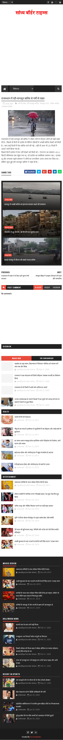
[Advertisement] (31, 51)
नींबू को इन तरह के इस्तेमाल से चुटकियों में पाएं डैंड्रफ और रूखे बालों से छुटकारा (38, 430)
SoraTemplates (35, 736)
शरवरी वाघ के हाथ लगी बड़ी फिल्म (27, 624)
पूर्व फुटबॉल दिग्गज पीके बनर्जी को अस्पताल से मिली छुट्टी (35, 715)
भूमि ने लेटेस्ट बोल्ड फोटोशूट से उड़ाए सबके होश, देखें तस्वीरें (34, 517)
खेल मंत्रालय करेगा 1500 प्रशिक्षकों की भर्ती (31, 691)
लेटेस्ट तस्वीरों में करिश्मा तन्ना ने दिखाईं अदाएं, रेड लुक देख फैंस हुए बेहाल (37, 495)
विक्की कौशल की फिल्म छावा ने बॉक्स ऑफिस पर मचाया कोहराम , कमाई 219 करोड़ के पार (37, 649)
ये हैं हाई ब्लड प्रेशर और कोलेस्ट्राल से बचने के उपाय (32, 464)
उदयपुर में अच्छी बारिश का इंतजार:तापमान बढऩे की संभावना (25, 204)
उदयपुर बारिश (8, 200)
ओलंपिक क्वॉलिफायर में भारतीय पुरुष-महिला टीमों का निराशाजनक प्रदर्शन (37, 705)
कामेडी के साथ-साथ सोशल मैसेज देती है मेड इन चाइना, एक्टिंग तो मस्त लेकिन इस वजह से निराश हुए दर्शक (37, 594)
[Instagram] (56, 2)
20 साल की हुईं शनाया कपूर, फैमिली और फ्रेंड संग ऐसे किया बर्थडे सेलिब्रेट (36, 531)
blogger (38, 287)
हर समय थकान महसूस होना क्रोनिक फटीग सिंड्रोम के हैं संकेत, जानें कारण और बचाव (37, 442)
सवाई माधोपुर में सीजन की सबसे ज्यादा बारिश (19, 259)
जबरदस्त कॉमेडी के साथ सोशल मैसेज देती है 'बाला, (31, 481)
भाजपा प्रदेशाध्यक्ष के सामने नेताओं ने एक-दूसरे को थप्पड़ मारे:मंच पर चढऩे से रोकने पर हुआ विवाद (37, 400)
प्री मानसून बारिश (33, 103)
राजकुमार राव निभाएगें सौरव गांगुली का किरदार (31, 636)
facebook (56, 287)
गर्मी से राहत (22, 103)
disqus (47, 287)
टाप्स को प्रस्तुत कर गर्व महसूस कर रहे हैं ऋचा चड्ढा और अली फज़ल (37, 661)
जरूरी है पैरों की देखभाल (23, 416)
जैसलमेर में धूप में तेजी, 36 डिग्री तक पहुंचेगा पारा (21, 231)
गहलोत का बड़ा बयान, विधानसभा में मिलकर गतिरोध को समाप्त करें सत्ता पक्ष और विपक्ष (36, 365)
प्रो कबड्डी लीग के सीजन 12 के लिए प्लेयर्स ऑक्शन (33, 679)
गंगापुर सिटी (8, 255)
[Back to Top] (35, 732)
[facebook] (48, 2)
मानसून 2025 (44, 103)
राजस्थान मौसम (7, 106)
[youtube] (52, 2)
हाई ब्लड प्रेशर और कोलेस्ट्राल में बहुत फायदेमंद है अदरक (34, 452)
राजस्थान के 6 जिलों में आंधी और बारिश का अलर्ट (31, 387)
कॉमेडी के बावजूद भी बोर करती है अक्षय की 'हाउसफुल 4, (34, 604)
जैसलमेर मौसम (9, 227)
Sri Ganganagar (46, 358)
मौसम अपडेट (54, 103)
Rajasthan (16, 358)
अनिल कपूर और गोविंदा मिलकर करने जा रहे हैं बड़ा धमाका (34, 505)
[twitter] (31, 732)
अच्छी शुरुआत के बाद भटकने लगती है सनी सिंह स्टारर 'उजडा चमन (36, 541)
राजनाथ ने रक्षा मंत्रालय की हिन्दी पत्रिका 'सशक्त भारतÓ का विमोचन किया (37, 377)
